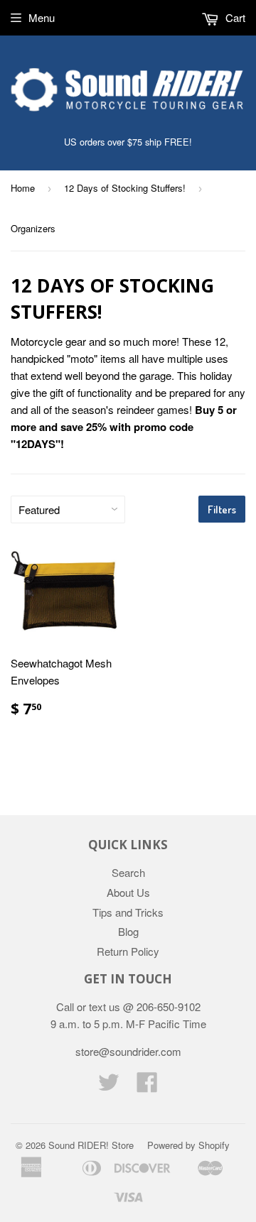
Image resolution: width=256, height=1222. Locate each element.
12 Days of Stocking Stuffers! (125, 188)
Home (23, 188)
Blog (128, 931)
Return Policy (128, 951)
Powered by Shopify (188, 1145)
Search (128, 872)
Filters (222, 509)
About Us (128, 892)
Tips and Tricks (128, 912)
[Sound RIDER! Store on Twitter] (108, 1086)
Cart (234, 17)
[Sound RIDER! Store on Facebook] (147, 1086)
